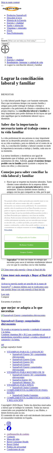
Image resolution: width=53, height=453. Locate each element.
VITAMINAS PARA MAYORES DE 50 (25, 372)
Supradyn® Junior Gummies (25, 387)
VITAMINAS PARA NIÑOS (20, 385)
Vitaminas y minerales (16, 28)
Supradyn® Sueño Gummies (25, 395)
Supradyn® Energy (21, 364)
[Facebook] (9, 429)
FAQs (9, 30)
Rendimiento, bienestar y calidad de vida (25, 62)
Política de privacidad (16, 447)
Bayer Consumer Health (17, 442)
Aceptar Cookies (26, 252)
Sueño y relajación (15, 25)
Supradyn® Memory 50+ (23, 382)
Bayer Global (13, 444)
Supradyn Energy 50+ (22, 380)
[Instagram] (9, 424)
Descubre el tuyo (14, 18)
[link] (26, 282)
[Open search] (2, 38)
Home (9, 57)
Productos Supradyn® (17, 15)
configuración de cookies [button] (18, 434)
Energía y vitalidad (15, 23)
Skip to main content (10, 2)
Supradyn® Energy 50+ (23, 362)
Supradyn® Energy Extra (23, 359)
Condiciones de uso (15, 449)
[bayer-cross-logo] (5, 52)
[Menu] (2, 5)
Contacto (11, 436)
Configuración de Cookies (26, 237)
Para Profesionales (15, 33)
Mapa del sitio (13, 439)
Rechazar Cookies (26, 245)
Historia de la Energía (16, 20)
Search (4, 40)
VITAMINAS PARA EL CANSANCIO (25, 352)
